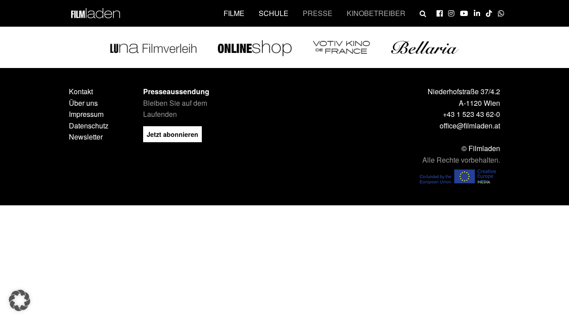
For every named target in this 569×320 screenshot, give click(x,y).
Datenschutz (88, 125)
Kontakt (81, 91)
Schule (274, 13)
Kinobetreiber (376, 13)
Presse (318, 13)
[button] (19, 300)
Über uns (83, 103)
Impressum (86, 114)
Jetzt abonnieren (172, 134)
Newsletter (86, 137)
